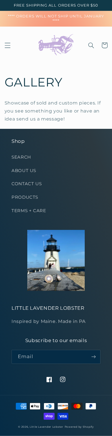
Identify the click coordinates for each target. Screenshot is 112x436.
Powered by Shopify (79, 426)
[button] (7, 45)
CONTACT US (26, 183)
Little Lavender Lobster (46, 426)
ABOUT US (23, 170)
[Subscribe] (93, 357)
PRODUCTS (24, 197)
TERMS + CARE (28, 210)
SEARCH (21, 157)
